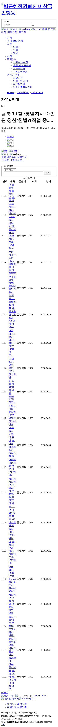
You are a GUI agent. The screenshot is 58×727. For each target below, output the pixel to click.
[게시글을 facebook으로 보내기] (15, 154)
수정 (3, 157)
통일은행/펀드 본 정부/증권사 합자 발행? (12, 626)
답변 (9, 157)
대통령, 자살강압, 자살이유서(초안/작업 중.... (12, 342)
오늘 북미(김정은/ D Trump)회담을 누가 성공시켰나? (12, 579)
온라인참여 (13, 74)
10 (45, 695)
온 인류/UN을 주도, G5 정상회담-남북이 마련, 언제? (12, 522)
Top (3, 724)
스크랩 (10, 136)
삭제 (14, 157)
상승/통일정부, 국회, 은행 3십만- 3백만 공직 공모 (12, 676)
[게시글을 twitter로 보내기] (5, 154)
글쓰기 (4, 692)
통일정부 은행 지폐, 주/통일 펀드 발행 (12, 603)
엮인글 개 (18, 160)
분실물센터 (19, 68)
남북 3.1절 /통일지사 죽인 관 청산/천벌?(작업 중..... (12, 235)
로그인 (22, 32)
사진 (9, 56)
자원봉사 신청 (20, 62)
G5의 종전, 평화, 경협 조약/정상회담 (12, 368)
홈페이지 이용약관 (17, 707)
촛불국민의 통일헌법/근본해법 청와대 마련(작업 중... (12, 418)
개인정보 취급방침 (17, 704)
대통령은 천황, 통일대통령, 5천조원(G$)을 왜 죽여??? (12, 314)
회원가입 (12, 32)
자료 (9, 44)
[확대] (10, 142)
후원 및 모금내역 (22, 65)
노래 (15, 50)
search (7, 21)
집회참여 (12, 59)
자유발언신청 (20, 71)
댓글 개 (6, 160)
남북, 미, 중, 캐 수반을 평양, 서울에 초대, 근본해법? (12, 550)
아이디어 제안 (20, 81)
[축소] (10, 146)
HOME (10, 92)
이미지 (16, 47)
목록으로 (22, 157)
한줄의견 (18, 78)
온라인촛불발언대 (22, 87)
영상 (15, 53)
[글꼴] (10, 139)
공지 (9, 37)
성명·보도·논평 (15, 41)
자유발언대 (19, 84)
